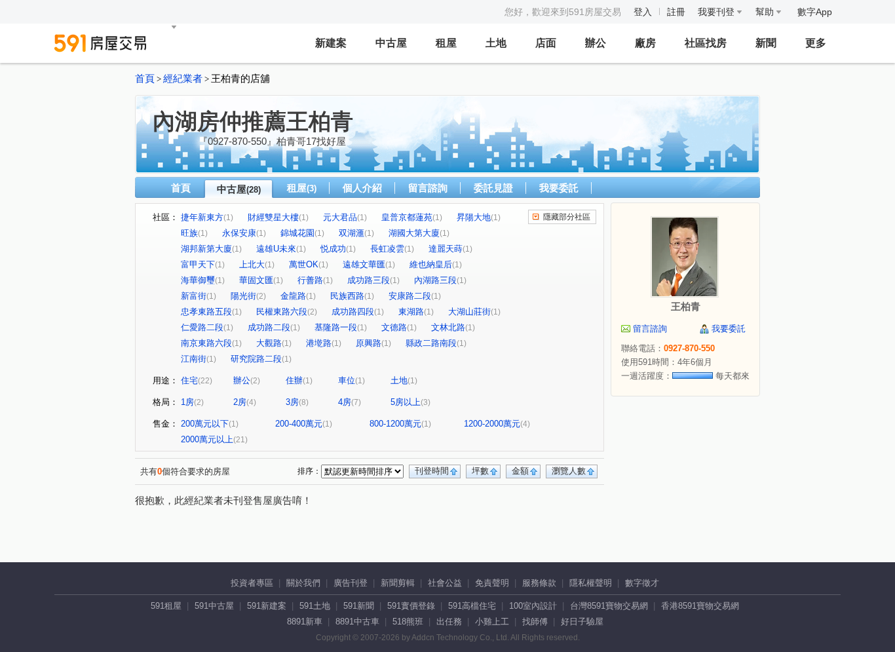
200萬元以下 (205, 424)
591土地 (314, 606)
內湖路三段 (435, 280)
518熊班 (407, 621)
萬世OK (303, 264)
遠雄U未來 (276, 249)
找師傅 (535, 621)
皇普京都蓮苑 (406, 217)
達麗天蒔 (445, 249)
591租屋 (166, 606)
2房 (239, 402)
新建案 (331, 42)
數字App (814, 12)
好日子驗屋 (582, 621)
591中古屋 (214, 606)
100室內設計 (533, 606)
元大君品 (340, 217)
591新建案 (266, 606)
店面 (545, 42)
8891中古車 (357, 621)
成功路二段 (269, 327)
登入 (643, 12)
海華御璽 (198, 280)
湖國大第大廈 (414, 233)
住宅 (189, 380)
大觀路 (269, 343)
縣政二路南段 (431, 343)
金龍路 (293, 296)
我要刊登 (717, 12)
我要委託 (559, 187)
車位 (346, 380)
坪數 (480, 471)
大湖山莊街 (469, 311)
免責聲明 (492, 583)
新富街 (193, 296)
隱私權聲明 (590, 583)
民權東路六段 (281, 311)
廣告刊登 (350, 583)
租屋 (446, 42)
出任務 (449, 621)
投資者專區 (252, 583)
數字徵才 (642, 583)
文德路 (394, 327)
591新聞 (358, 606)
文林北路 (448, 327)
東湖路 (411, 311)
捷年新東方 (202, 217)
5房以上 (405, 402)
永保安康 (239, 233)
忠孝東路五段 (206, 311)
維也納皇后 (430, 264)
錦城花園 (297, 233)
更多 (815, 42)
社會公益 (445, 583)
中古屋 (391, 42)
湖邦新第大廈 (206, 249)
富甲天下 (198, 264)
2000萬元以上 (207, 439)
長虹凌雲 (387, 249)
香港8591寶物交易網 (700, 606)
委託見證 (493, 187)
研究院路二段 (256, 359)
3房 (292, 402)
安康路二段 (410, 296)
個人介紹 (362, 187)
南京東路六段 (206, 343)
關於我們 (303, 583)
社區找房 (706, 42)
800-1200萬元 (395, 424)
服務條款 (539, 583)
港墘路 (319, 343)
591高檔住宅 (472, 606)
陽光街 (243, 296)
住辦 (294, 380)
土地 (496, 42)
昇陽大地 (474, 217)
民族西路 (347, 296)
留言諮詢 (427, 187)
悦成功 (333, 249)
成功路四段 (353, 311)
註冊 (676, 12)
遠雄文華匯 (364, 264)
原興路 (368, 343)
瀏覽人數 (569, 471)
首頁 (145, 78)
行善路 (310, 280)
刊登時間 (432, 471)
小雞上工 (492, 621)
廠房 (645, 42)
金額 (520, 471)
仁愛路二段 (202, 327)
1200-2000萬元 (492, 424)
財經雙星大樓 (273, 217)
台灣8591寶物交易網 (609, 606)
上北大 (252, 264)
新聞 (765, 42)
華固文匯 (256, 280)
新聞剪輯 (398, 583)
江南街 (193, 359)
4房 (344, 402)
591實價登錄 (411, 606)
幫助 (765, 12)
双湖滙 (351, 233)
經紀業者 (182, 78)
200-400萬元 (298, 424)
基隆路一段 (335, 327)
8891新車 (304, 621)
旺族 (189, 233)
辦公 (595, 42)
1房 (187, 402)
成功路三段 (368, 280)
